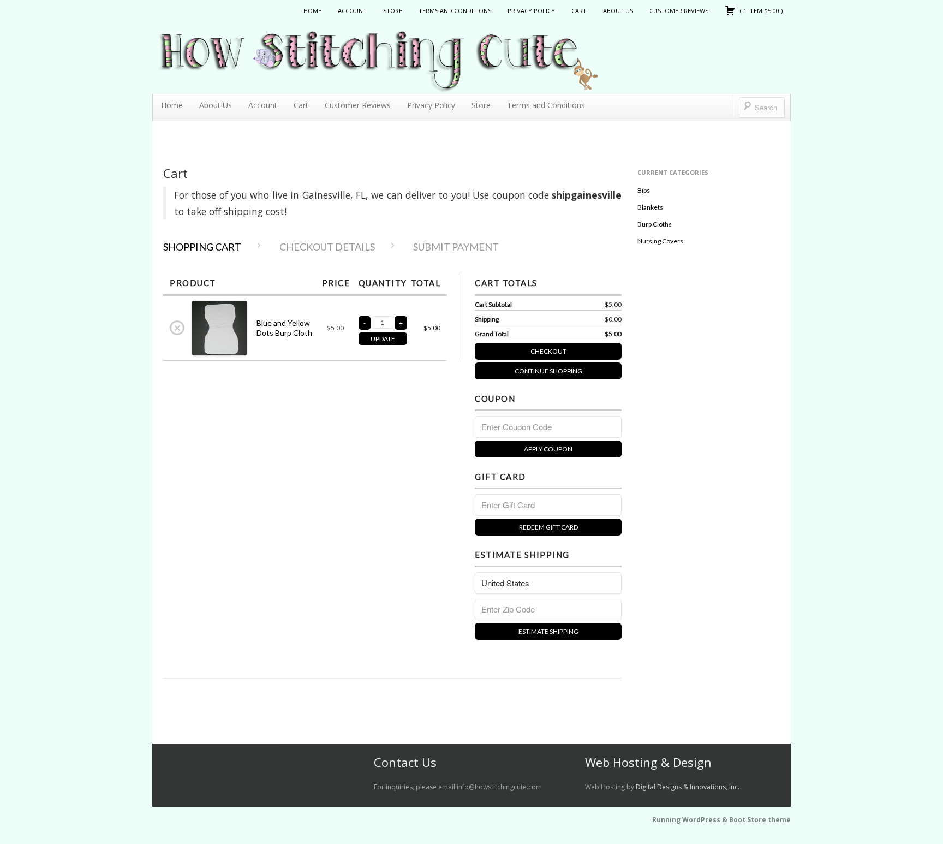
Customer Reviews (678, 11)
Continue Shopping (548, 371)
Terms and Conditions (455, 11)
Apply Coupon (548, 449)
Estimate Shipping (548, 631)
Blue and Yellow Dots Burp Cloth (284, 327)
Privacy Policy (531, 11)
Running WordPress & (690, 819)
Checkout (548, 351)
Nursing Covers (660, 241)
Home (312, 11)
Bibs (643, 190)
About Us (618, 11)
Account (352, 11)
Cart (579, 11)
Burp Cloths (654, 224)
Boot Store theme (760, 819)
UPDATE (383, 339)
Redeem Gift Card (548, 527)
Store (392, 11)
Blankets (650, 207)
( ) (760, 11)
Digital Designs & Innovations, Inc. (687, 787)
